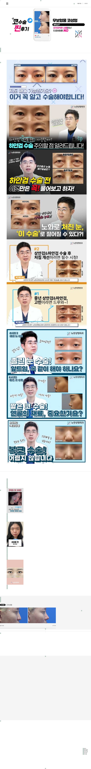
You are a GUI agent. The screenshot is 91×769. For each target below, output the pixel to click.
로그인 (86, 3)
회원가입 (79, 3)
